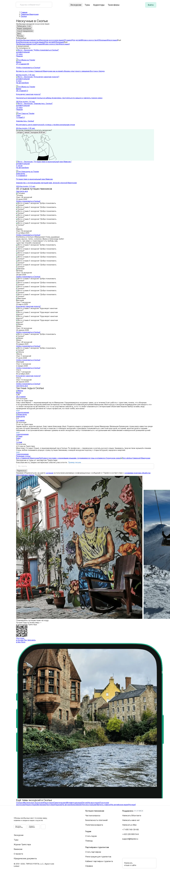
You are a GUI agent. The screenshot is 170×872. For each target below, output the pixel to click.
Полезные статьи (23, 456)
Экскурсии (18, 835)
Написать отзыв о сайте (130, 864)
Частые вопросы (92, 815)
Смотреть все (22, 191)
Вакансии (18, 849)
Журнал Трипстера (22, 844)
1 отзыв (19, 117)
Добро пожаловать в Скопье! (28, 201)
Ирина (18, 393)
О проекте (18, 854)
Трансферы (113, 5)
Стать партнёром (93, 852)
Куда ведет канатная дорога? (28, 306)
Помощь (89, 841)
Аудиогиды (98, 5)
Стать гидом (91, 836)
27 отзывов (20, 64)
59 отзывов (21, 397)
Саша (18, 438)
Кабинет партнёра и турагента (99, 861)
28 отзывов (20, 91)
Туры (87, 5)
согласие (49, 473)
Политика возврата (94, 825)
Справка (89, 866)
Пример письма (74, 462)
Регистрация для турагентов (98, 856)
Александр (20, 416)
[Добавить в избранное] (17, 58)
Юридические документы (25, 858)
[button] (150, 5)
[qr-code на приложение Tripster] (43, 826)
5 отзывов (20, 175)
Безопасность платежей (96, 820)
